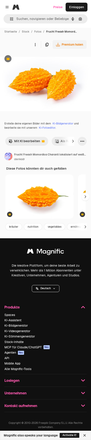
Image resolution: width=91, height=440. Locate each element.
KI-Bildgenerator (63, 123)
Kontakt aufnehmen (20, 405)
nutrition (33, 227)
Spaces (9, 315)
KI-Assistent (12, 320)
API (6, 358)
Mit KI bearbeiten (24, 142)
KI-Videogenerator (17, 331)
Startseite (10, 31)
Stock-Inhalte (14, 342)
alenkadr (19, 159)
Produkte (12, 307)
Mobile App (12, 363)
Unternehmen (15, 393)
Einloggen (76, 7)
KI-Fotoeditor (47, 128)
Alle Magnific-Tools (17, 369)
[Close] (84, 435)
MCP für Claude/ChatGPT (26, 347)
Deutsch (45, 288)
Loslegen (11, 380)
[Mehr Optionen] (35, 44)
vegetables (54, 227)
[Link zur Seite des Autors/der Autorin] (8, 157)
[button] (45, 288)
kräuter (13, 227)
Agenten (13, 353)
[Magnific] (45, 252)
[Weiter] (73, 141)
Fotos (37, 31)
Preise (58, 7)
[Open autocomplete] (10, 19)
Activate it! (69, 435)
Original (28, 59)
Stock (25, 31)
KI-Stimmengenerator (19, 336)
